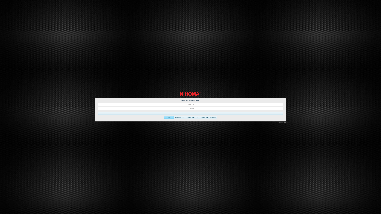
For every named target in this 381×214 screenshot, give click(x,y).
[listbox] (190, 113)
